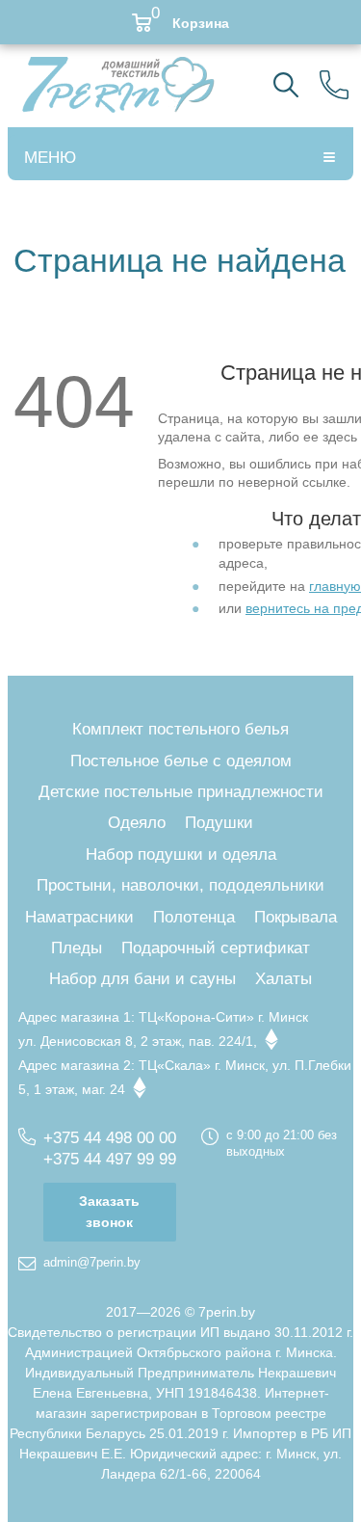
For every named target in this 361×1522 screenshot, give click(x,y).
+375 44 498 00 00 (109, 1138)
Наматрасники (79, 917)
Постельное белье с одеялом (181, 761)
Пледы (76, 948)
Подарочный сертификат (215, 948)
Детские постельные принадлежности (181, 792)
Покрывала (295, 917)
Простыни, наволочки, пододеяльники (180, 885)
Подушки (219, 823)
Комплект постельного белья (180, 729)
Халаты (283, 979)
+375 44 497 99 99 (109, 1159)
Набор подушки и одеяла (181, 854)
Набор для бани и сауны (142, 979)
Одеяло (137, 823)
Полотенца (194, 917)
